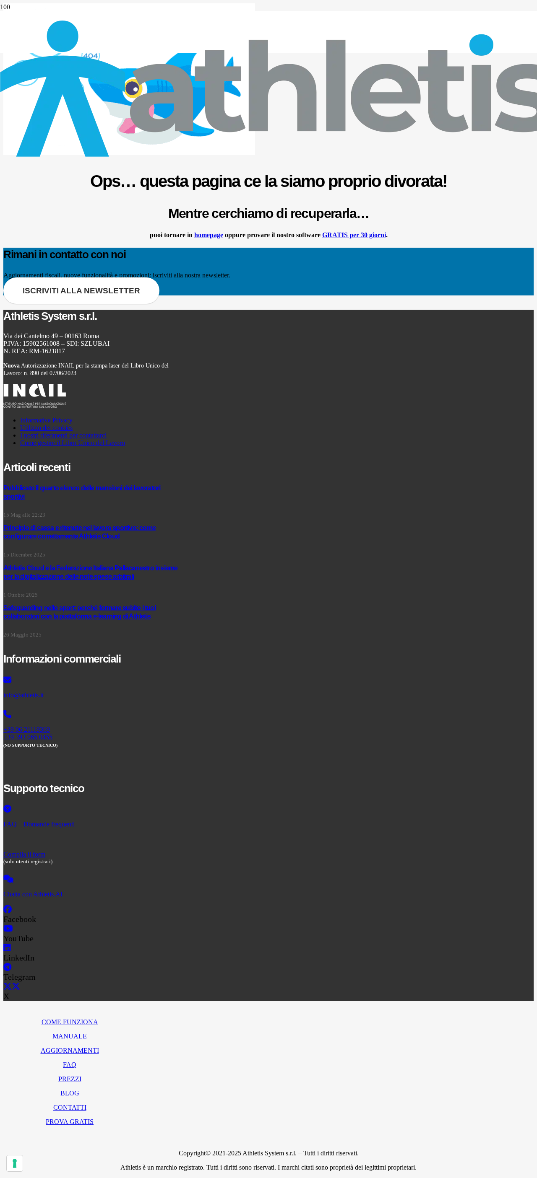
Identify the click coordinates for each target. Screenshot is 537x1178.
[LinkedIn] (7, 948)
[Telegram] (7, 967)
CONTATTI (69, 1107)
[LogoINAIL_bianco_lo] (34, 405)
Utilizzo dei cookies (46, 427)
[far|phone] (91, 714)
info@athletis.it (23, 695)
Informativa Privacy (46, 420)
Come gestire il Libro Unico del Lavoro (72, 442)
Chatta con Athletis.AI (33, 894)
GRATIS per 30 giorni (354, 234)
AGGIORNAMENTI (70, 1050)
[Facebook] (7, 909)
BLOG (69, 1093)
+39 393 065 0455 (27, 736)
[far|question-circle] (91, 809)
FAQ (69, 1064)
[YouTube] (8, 928)
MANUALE (69, 1036)
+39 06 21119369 (26, 729)
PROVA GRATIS (70, 1121)
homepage (208, 234)
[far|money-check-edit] (91, 839)
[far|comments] (91, 879)
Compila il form (24, 854)
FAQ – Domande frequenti (39, 824)
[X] (11, 986)
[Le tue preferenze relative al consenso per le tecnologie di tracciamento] (15, 1163)
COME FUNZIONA (70, 1021)
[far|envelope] (91, 680)
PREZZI (69, 1078)
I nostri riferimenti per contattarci (63, 435)
